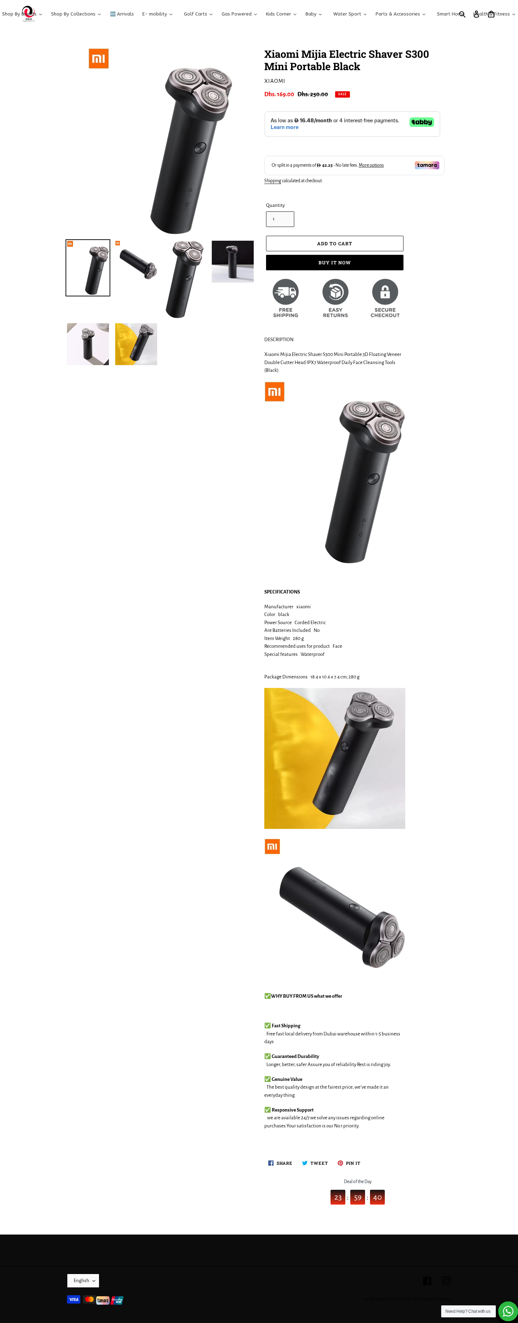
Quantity (275, 205)
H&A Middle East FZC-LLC (397, 1299)
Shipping (272, 180)
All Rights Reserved (435, 1299)
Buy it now (335, 262)
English (81, 1280)
